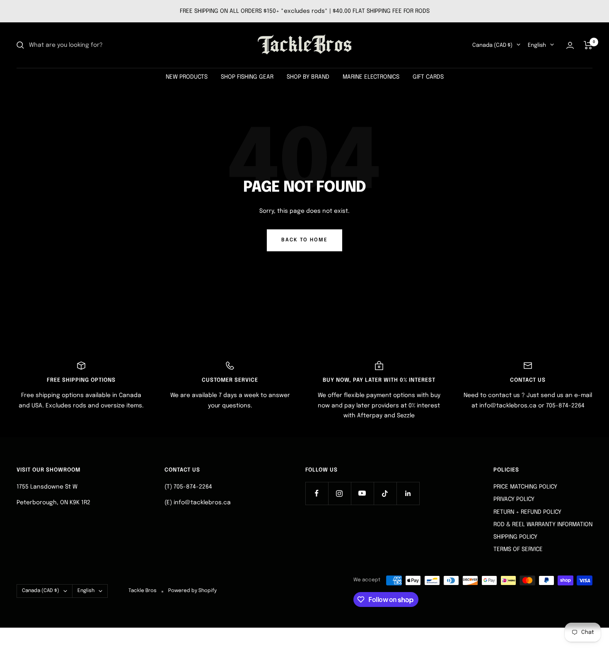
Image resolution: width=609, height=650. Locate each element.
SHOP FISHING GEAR (247, 77)
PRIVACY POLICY (513, 499)
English (537, 45)
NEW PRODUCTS (187, 77)
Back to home (304, 240)
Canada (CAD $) (492, 45)
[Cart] (588, 45)
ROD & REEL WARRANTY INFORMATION (542, 524)
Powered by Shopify (192, 590)
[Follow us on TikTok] (385, 493)
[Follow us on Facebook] (316, 493)
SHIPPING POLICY (515, 537)
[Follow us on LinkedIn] (407, 493)
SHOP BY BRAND (308, 77)
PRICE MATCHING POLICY (525, 487)
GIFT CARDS (428, 77)
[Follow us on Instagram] (339, 493)
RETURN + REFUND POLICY (527, 512)
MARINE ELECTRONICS (371, 77)
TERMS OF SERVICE (518, 549)
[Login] (570, 45)
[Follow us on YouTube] (362, 493)
